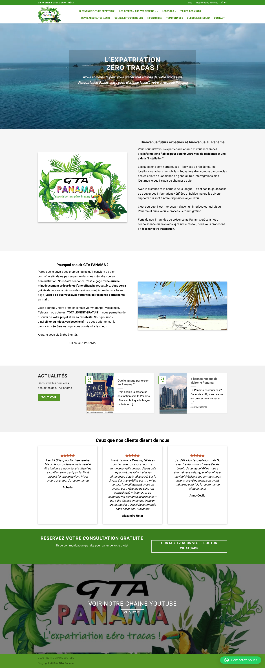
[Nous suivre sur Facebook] (222, 2)
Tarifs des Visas (190, 11)
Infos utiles (154, 18)
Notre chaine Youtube (207, 2)
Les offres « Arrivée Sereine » (137, 11)
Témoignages (174, 18)
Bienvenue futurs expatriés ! (97, 11)
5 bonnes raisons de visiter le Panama (204, 381)
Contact (219, 18)
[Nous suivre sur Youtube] (225, 2)
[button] (240, 660)
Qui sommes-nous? (198, 18)
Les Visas (168, 11)
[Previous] (91, 396)
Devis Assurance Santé (95, 18)
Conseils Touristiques (128, 18)
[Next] (222, 396)
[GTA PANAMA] (56, 14)
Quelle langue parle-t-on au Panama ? (133, 383)
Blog (190, 2)
